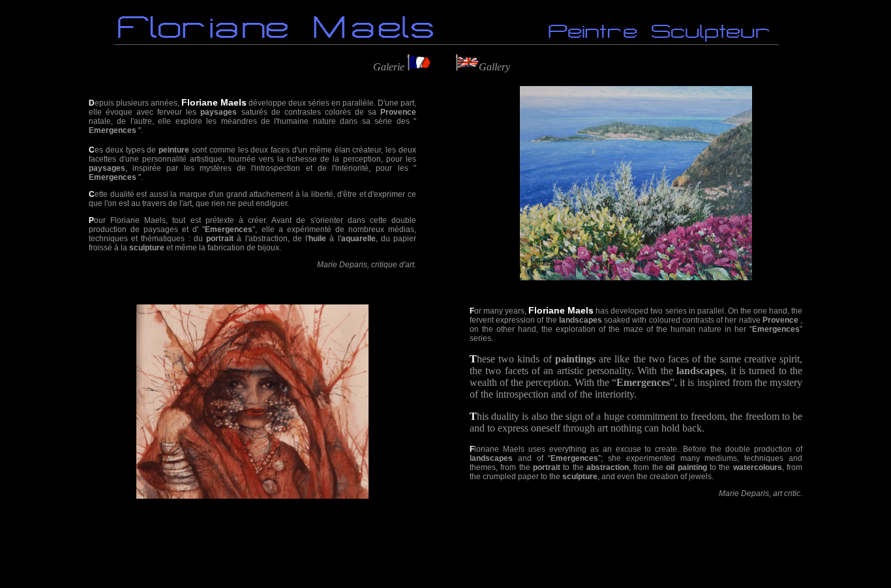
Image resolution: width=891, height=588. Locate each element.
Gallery (494, 66)
